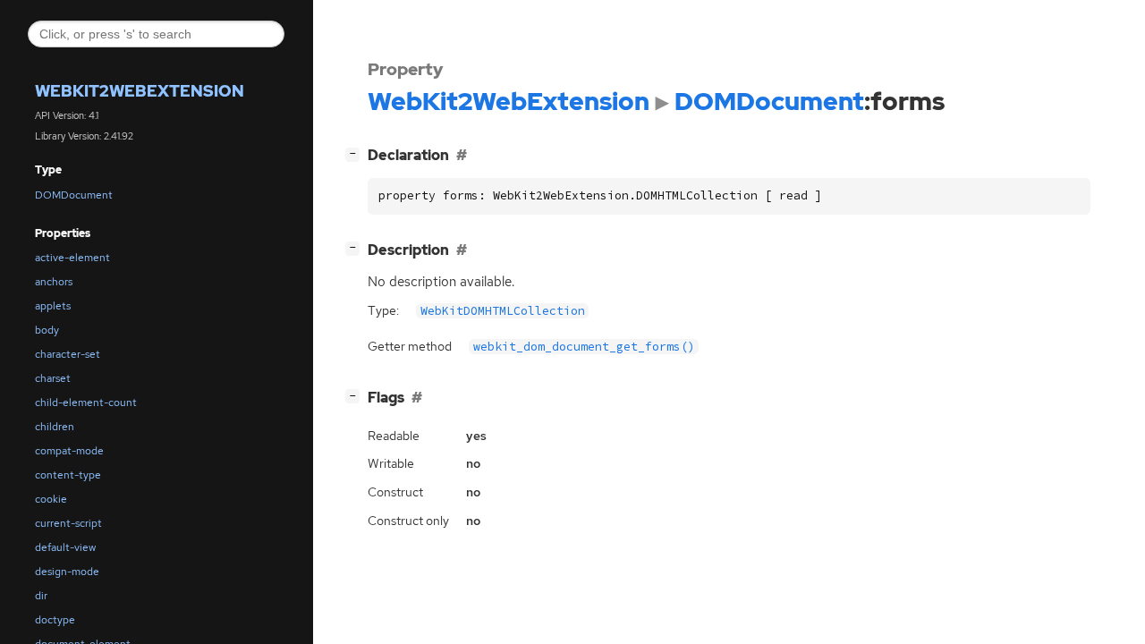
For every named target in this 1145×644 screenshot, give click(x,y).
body (47, 330)
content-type (68, 475)
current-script (68, 523)
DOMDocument (74, 195)
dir (41, 596)
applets (53, 306)
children (54, 426)
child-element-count (86, 402)
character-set (67, 354)
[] (356, 153)
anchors (53, 282)
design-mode (67, 571)
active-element (72, 257)
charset (53, 378)
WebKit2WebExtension (139, 91)
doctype (55, 620)
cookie (51, 499)
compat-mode (69, 451)
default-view (65, 547)
